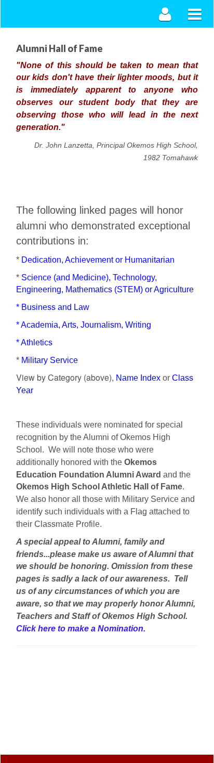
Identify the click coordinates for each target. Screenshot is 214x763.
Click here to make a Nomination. (80, 628)
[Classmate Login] (165, 14)
